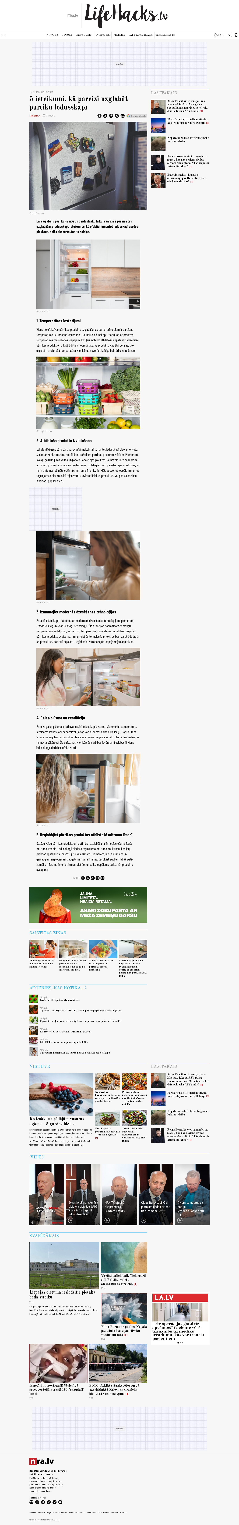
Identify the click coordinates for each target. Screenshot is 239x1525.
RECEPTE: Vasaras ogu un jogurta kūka (64, 1042)
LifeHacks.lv (34, 115)
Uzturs (67, 35)
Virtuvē (52, 35)
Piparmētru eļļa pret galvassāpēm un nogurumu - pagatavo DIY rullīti (80, 1021)
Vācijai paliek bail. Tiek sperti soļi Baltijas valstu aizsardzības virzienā (123, 1280)
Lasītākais (164, 93)
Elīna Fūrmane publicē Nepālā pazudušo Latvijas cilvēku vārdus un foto (124, 1331)
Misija (49, 1512)
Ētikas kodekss (104, 1512)
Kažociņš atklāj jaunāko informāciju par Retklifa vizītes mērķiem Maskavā (186, 178)
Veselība (119, 35)
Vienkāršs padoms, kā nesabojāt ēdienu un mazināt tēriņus (42, 963)
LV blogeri (103, 35)
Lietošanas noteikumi (76, 1512)
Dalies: (75, 877)
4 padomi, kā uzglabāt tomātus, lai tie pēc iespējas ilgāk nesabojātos (80, 1010)
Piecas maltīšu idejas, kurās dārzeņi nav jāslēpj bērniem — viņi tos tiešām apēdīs (134, 1098)
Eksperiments (165, 35)
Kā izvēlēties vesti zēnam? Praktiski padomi (65, 1032)
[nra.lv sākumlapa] (73, 15)
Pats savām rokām (141, 35)
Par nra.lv (33, 1512)
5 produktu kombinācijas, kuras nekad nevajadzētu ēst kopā (75, 1053)
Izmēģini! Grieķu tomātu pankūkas (60, 1000)
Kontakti (123, 1512)
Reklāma (41, 1512)
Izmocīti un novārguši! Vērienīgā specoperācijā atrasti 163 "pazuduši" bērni (56, 1390)
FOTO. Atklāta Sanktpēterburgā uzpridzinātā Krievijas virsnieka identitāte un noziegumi (114, 1390)
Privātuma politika (59, 1512)
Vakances (114, 1512)
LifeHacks (39, 91)
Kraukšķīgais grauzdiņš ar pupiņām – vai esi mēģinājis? (107, 1131)
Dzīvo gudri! (84, 35)
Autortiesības (92, 1512)
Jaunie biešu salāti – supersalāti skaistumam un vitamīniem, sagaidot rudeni (134, 1134)
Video (37, 1157)
